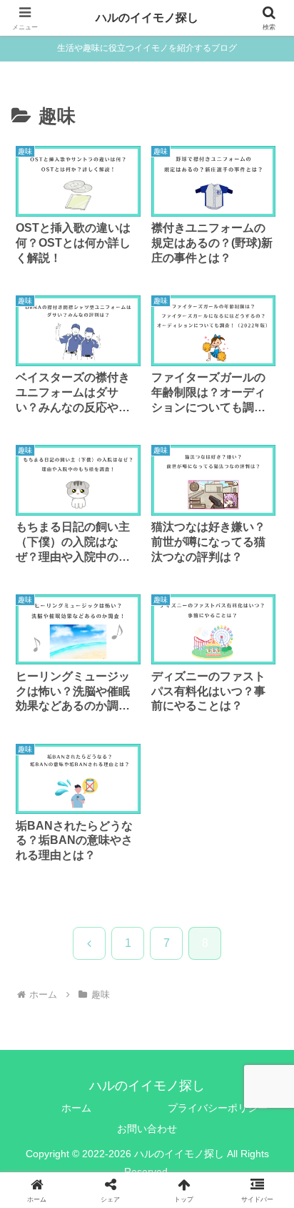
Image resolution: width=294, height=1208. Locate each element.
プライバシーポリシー (218, 1108)
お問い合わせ (147, 1128)
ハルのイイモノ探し (147, 17)
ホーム (76, 1108)
